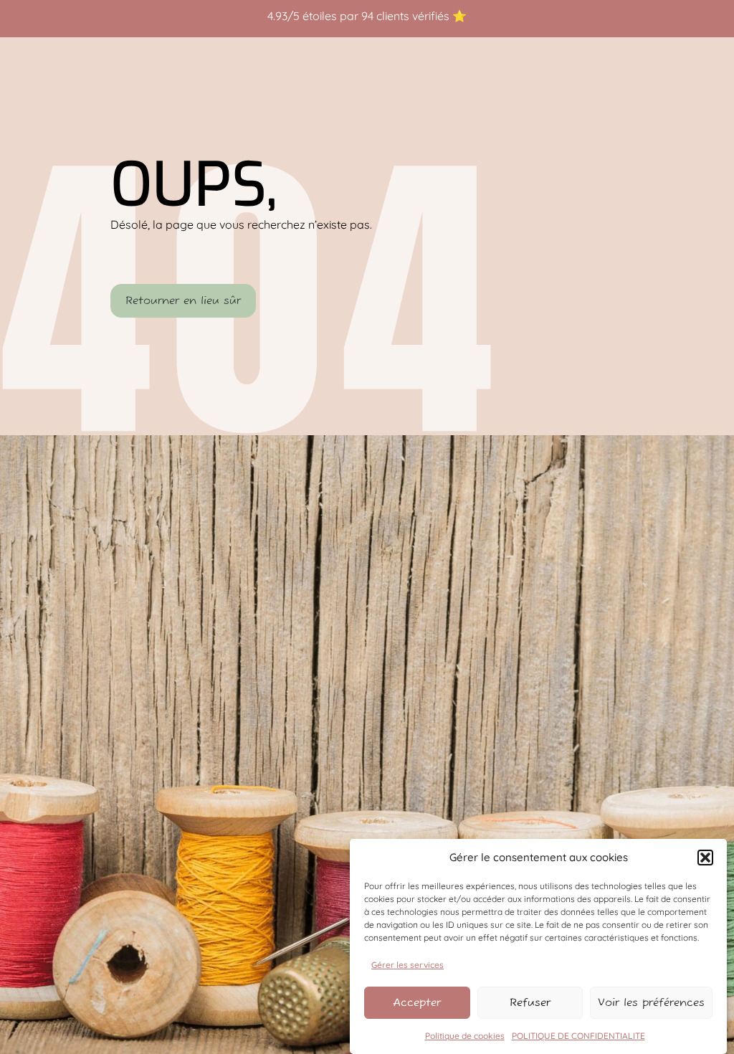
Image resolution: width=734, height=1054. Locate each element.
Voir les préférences (651, 1003)
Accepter (417, 1003)
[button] (705, 857)
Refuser (530, 1003)
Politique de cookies (465, 1035)
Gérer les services (407, 964)
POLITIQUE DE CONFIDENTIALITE (578, 1035)
